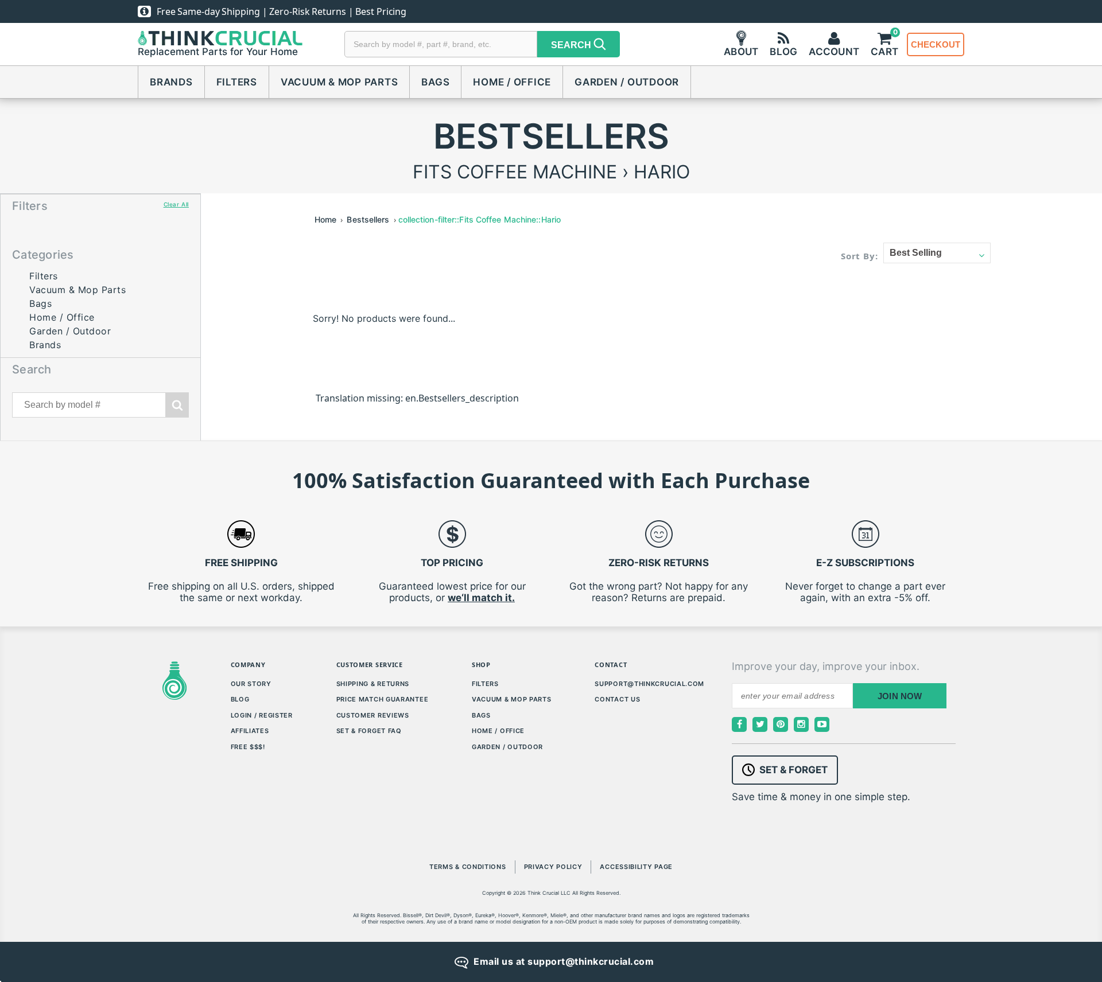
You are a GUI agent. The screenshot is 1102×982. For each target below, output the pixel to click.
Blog (240, 699)
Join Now (900, 696)
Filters (236, 82)
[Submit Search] (177, 405)
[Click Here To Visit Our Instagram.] (801, 724)
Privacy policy (553, 867)
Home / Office (512, 82)
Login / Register (262, 715)
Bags (435, 82)
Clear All (176, 204)
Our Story (251, 684)
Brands (171, 82)
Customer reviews (372, 715)
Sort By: (859, 256)
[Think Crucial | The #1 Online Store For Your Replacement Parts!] (220, 38)
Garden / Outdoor (627, 82)
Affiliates (250, 731)
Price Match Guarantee (382, 699)
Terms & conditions (467, 867)
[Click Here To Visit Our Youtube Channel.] (821, 724)
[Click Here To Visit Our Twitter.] (759, 724)
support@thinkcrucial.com (649, 684)
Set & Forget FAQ (369, 731)
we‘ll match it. (481, 597)
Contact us (617, 699)
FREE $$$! (248, 747)
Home (325, 219)
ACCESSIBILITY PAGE (636, 867)
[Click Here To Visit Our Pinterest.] (780, 724)
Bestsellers (368, 219)
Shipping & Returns (373, 684)
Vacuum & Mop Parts (339, 82)
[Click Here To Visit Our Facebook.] (739, 724)
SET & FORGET (793, 770)
